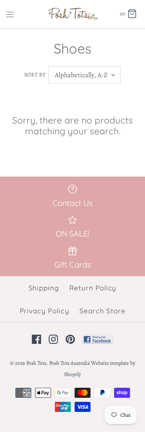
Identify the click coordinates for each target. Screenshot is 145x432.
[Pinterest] (70, 339)
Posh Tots (36, 363)
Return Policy (92, 288)
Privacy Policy (44, 311)
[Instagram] (53, 339)
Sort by (35, 74)
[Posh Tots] (73, 14)
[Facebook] (36, 339)
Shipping (44, 288)
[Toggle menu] (10, 14)
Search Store (102, 311)
